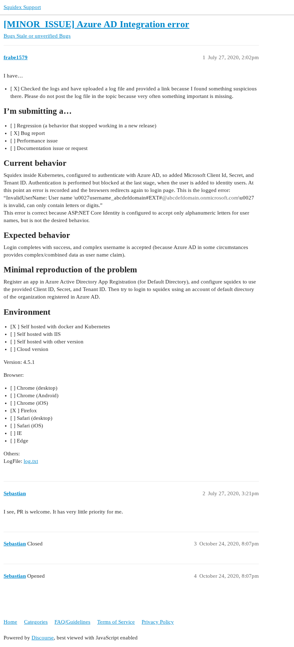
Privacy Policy (158, 622)
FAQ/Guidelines (72, 622)
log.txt (31, 461)
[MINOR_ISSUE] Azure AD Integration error (96, 24)
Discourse (43, 638)
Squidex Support (22, 7)
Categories (36, 622)
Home (10, 622)
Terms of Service (116, 622)
